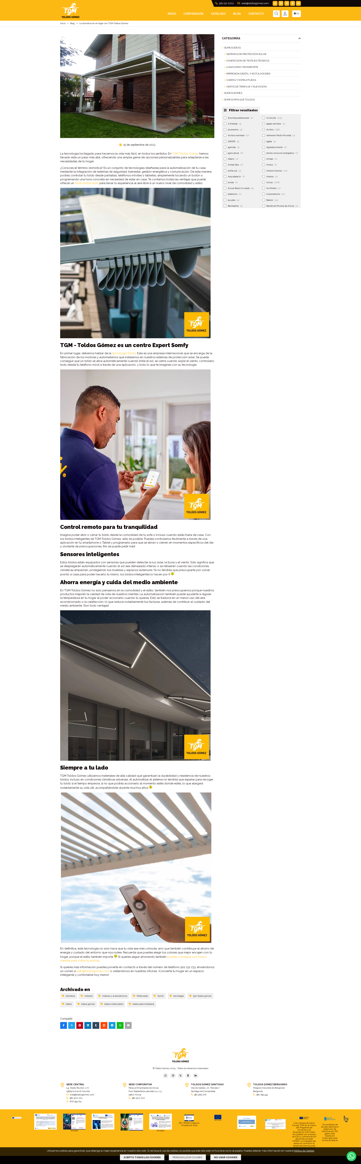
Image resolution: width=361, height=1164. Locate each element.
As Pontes (273, 188)
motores (88, 996)
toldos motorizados (113, 1004)
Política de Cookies (304, 1150)
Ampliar (74, 1130)
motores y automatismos (114, 996)
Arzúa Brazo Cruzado (240, 188)
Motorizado (142, 996)
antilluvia (234, 170)
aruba (232, 182)
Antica (271, 164)
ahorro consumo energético (282, 153)
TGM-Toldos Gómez (185, 153)
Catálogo (218, 13)
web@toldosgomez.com (255, 3)
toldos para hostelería (143, 1004)
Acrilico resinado (238, 135)
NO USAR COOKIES (225, 1157)
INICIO (172, 13)
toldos (69, 1004)
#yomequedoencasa (240, 118)
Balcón (272, 200)
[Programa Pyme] (131, 1122)
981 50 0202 (226, 3)
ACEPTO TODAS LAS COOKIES (142, 1157)
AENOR (233, 141)
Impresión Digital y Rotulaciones (248, 73)
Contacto (256, 13)
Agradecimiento (276, 147)
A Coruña (274, 118)
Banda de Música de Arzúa (282, 206)
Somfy (160, 996)
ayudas (233, 200)
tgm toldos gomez (202, 996)
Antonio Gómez (276, 170)
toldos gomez (88, 1004)
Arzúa (272, 182)
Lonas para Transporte (242, 67)
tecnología (178, 996)
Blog (237, 13)
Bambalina (235, 206)
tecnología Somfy (124, 353)
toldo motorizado (87, 183)
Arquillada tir (236, 176)
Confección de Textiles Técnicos (247, 60)
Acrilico (273, 129)
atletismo (234, 194)
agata (271, 141)
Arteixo (272, 176)
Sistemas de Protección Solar (246, 54)
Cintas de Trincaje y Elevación (246, 86)
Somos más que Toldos (239, 99)
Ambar (271, 159)
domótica (70, 996)
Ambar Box (235, 164)
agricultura (235, 153)
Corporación (193, 13)
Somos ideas (232, 47)
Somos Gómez (233, 93)
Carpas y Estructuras (241, 80)
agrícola (233, 147)
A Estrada (234, 123)
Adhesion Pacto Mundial (280, 135)
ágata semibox (275, 123)
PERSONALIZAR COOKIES (187, 1157)
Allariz (233, 159)
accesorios (235, 129)
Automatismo (275, 194)
